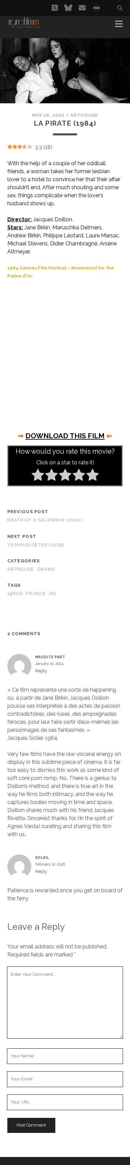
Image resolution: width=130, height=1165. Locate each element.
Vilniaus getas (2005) (36, 544)
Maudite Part (50, 657)
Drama (46, 569)
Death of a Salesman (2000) (45, 519)
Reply (41, 670)
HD (53, 593)
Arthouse (84, 115)
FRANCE (36, 593)
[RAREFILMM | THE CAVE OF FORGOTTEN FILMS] (24, 26)
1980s (15, 593)
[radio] (38, 476)
